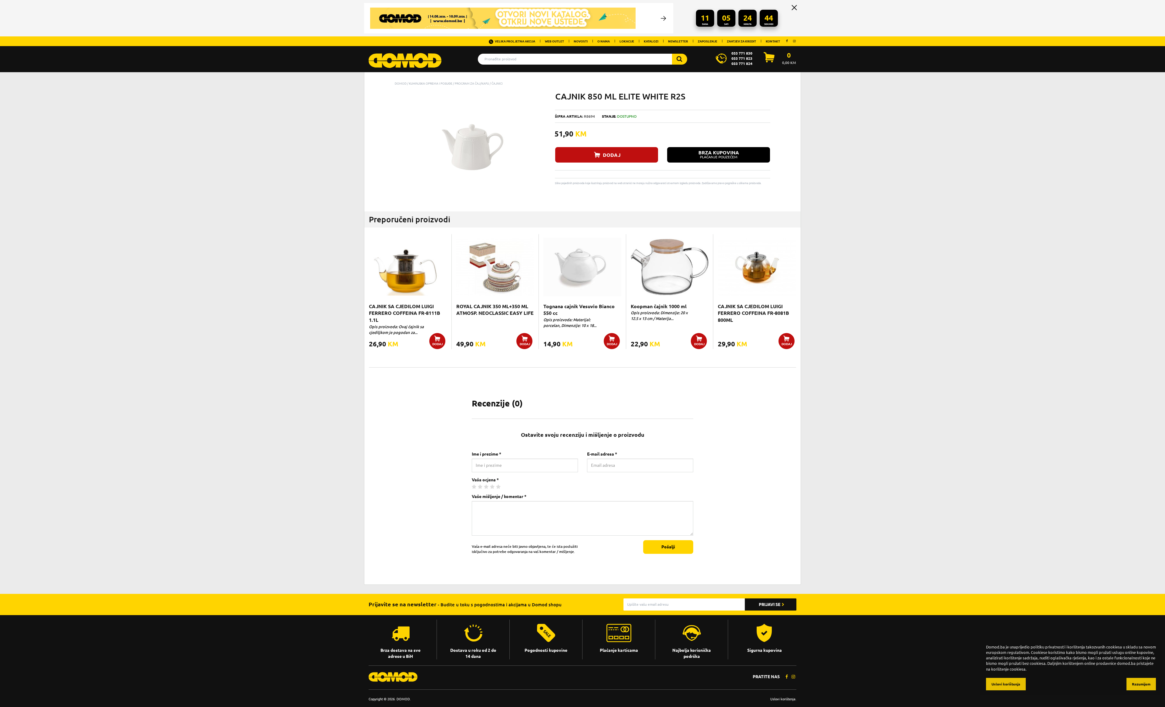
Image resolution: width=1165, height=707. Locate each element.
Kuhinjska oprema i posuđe (430, 83)
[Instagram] (794, 41)
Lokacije (627, 41)
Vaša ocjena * (485, 479)
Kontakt (773, 41)
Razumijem (1141, 684)
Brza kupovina (718, 154)
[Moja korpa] (769, 61)
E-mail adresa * (602, 454)
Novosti (581, 41)
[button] (540, 97)
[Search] (679, 59)
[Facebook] (787, 41)
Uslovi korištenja (782, 699)
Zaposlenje (707, 41)
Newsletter (678, 41)
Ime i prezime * (486, 454)
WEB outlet (554, 41)
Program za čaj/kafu (472, 83)
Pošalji (668, 546)
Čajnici (497, 83)
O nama (603, 41)
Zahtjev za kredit (741, 41)
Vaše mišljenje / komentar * (499, 496)
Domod (401, 83)
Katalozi (651, 41)
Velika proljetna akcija (515, 41)
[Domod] (405, 57)
